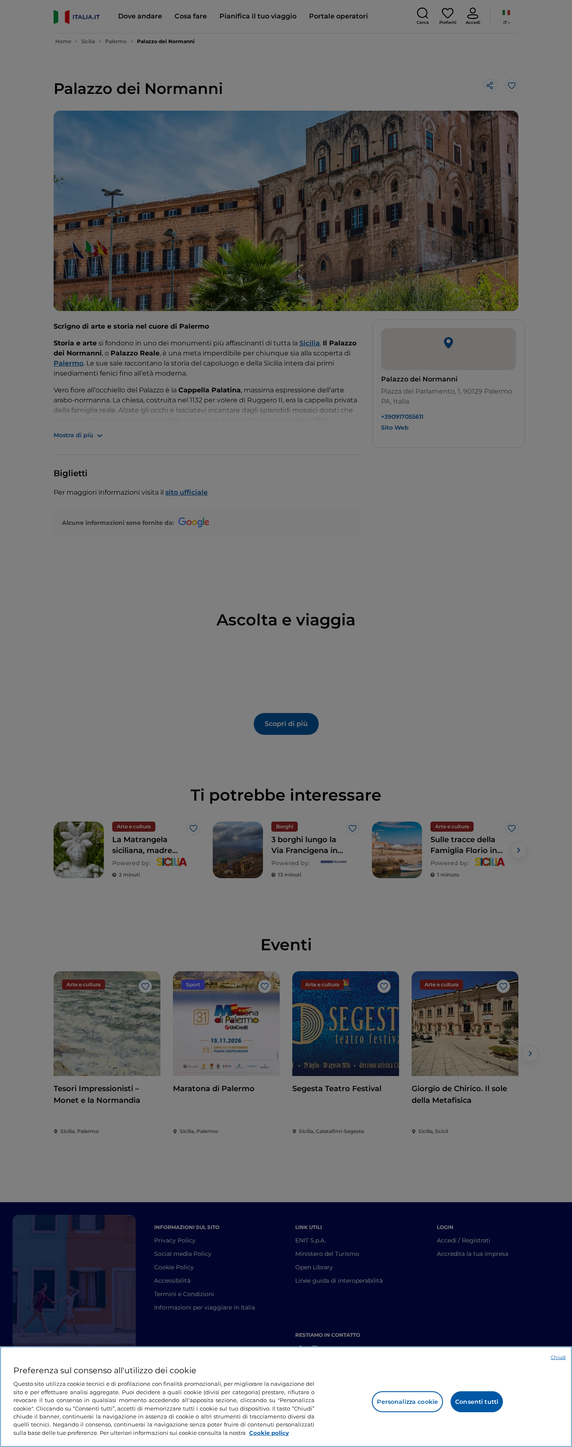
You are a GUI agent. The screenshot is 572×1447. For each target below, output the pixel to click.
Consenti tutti (476, 1402)
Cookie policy (269, 1432)
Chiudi (558, 1357)
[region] (286, 1396)
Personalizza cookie (407, 1402)
